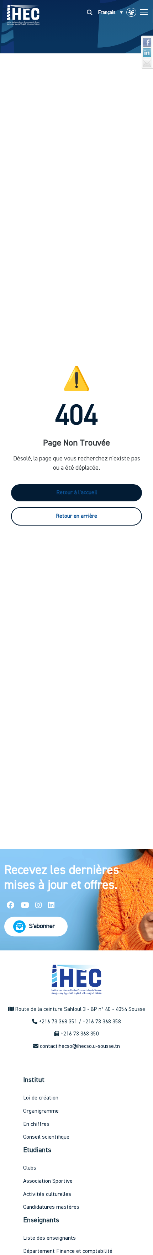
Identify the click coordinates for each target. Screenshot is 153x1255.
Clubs (29, 1168)
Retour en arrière (76, 516)
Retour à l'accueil (76, 493)
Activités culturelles (47, 1194)
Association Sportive (48, 1181)
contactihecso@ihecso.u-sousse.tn (80, 1046)
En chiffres (36, 1124)
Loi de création (40, 1098)
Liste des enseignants (49, 1238)
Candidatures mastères (51, 1207)
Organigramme (41, 1111)
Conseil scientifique (46, 1137)
